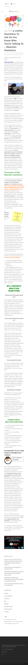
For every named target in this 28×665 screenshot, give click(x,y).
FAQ (3, 654)
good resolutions (8, 621)
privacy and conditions (7, 649)
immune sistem (19, 621)
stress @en (9, 623)
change (8, 619)
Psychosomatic (8, 609)
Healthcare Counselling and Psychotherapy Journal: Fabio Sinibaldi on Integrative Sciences (13, 579)
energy (12, 619)
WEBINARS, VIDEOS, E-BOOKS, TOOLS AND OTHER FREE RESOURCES (13, 645)
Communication (18, 52)
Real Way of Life (19, 54)
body (5, 619)
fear (15, 619)
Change (6, 593)
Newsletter (4, 651)
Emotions (6, 598)
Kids (5, 601)
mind (5, 623)
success (14, 623)
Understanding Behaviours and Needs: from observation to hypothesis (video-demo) (13, 573)
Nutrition (6, 603)
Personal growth (8, 54)
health (13, 621)
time (17, 623)
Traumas (6, 611)
